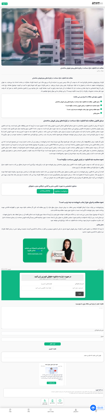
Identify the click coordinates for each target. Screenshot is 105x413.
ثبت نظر (52, 344)
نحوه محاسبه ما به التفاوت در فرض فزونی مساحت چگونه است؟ (83, 106)
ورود (4, 4)
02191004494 (45, 191)
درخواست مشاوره (61, 191)
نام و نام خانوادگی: (79, 284)
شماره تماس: (46, 284)
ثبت (79, 294)
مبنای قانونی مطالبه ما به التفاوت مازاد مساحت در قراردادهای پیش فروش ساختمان (77, 102)
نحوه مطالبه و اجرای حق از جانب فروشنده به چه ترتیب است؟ (83, 110)
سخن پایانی (96, 113)
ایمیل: (102, 336)
